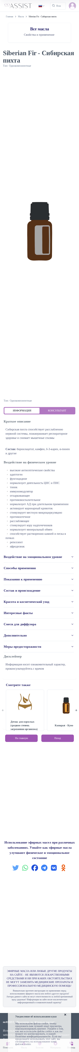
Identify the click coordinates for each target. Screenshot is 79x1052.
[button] (72, 6)
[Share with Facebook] (34, 867)
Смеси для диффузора (20, 624)
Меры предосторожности (22, 646)
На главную (21, 738)
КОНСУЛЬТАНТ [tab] (57, 410)
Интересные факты (18, 613)
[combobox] (41, 6)
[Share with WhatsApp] (25, 867)
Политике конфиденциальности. (33, 1036)
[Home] (18, 6)
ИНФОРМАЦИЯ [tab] (22, 410)
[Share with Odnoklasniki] (63, 867)
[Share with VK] (54, 867)
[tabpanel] (39, 545)
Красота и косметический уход (26, 602)
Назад (57, 738)
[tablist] (39, 410)
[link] (42, 16)
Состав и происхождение (22, 590)
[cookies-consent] (65, 1014)
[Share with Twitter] (15, 867)
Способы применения (20, 568)
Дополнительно (15, 635)
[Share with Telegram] (44, 867)
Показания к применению (23, 579)
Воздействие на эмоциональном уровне (33, 557)
